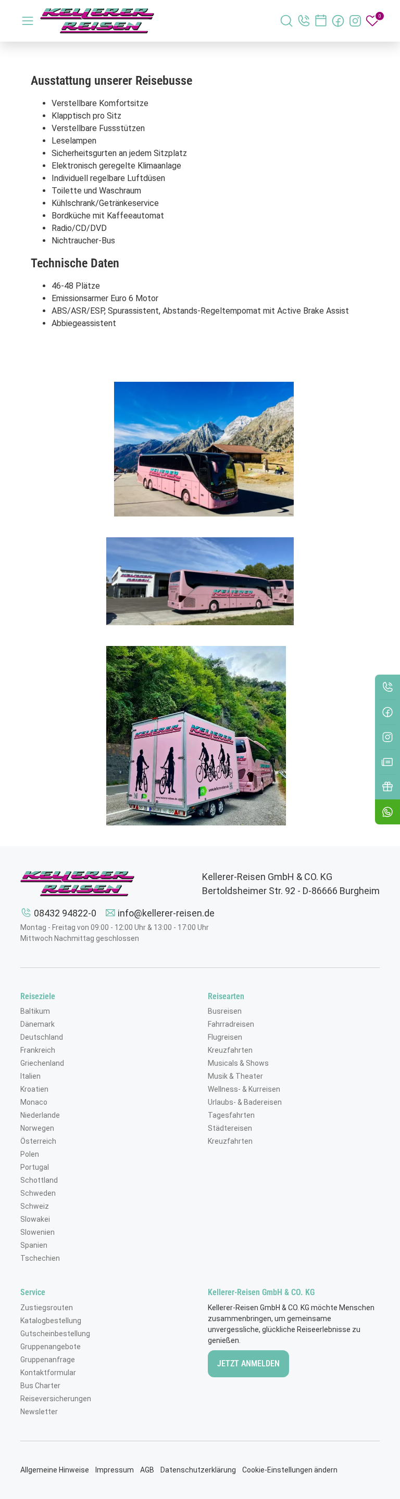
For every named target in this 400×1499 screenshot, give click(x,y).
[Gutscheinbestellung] (387, 786)
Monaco (33, 1102)
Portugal (34, 1167)
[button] (387, 811)
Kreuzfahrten (230, 1050)
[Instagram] (387, 737)
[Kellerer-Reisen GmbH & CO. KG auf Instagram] (355, 21)
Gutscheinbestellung (55, 1333)
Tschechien (40, 1258)
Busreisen (225, 1011)
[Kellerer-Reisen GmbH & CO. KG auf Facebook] (338, 21)
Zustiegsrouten (46, 1307)
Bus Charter (40, 1385)
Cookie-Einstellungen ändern (290, 1470)
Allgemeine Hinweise (54, 1470)
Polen (29, 1154)
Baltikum (35, 1011)
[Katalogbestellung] (387, 762)
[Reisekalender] (321, 21)
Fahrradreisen (231, 1024)
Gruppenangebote (50, 1346)
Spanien (33, 1245)
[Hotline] (387, 687)
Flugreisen (225, 1037)
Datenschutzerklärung (198, 1470)
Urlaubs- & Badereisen (245, 1102)
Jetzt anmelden (248, 1363)
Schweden (38, 1193)
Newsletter (39, 1411)
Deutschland (41, 1037)
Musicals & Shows (238, 1063)
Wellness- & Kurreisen (244, 1089)
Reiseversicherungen (55, 1398)
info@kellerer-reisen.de (166, 913)
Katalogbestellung (50, 1320)
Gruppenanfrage (47, 1359)
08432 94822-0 (65, 913)
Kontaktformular (48, 1372)
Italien (30, 1076)
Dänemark (37, 1024)
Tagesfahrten (231, 1115)
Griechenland (42, 1063)
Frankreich (37, 1050)
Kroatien (34, 1089)
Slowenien (37, 1232)
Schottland (39, 1180)
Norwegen (37, 1128)
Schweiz (34, 1206)
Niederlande (40, 1115)
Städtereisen (230, 1128)
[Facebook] (387, 712)
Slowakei (35, 1219)
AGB (147, 1470)
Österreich (38, 1141)
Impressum (114, 1470)
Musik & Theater (235, 1076)
